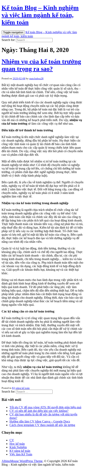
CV (11, 440)
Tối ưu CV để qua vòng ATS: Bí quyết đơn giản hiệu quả (45, 407)
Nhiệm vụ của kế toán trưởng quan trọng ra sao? (41, 65)
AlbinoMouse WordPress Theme (22, 461)
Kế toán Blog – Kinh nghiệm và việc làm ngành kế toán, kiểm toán (40, 15)
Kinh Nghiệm (18, 447)
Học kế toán (17, 443)
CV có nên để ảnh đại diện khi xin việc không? (38, 410)
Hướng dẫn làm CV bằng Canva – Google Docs (39, 421)
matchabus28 (36, 78)
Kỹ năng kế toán (21, 387)
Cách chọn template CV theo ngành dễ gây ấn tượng (42, 425)
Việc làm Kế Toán (20, 454)
